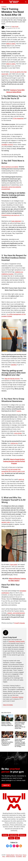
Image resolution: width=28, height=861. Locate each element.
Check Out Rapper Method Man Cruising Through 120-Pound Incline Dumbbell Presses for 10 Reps (20, 742)
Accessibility (19, 856)
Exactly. (19, 411)
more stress (18, 433)
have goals (13, 564)
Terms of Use (18, 855)
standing (13, 364)
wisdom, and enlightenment (16, 613)
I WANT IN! (6, 785)
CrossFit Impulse (19, 623)
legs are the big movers (12, 378)
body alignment (16, 221)
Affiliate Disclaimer (10, 856)
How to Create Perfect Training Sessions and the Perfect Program (14, 461)
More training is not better (9, 167)
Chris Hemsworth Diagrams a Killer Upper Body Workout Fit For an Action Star (20, 725)
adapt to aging (10, 43)
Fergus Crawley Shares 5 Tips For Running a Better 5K (7, 724)
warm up (21, 479)
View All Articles (8, 705)
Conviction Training (17, 697)
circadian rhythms (7, 144)
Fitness (3, 6)
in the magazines (18, 118)
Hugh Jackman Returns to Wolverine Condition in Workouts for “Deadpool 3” (7, 742)
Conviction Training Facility (17, 641)
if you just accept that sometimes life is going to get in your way (13, 471)
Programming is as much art (10, 215)
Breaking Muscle (10, 855)
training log (14, 443)
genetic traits (5, 522)
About (24, 856)
